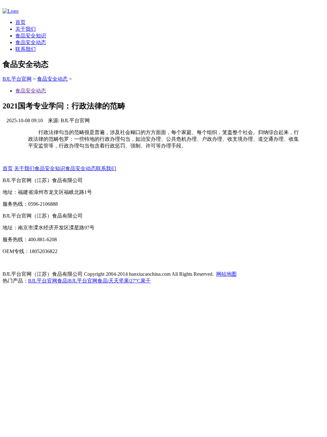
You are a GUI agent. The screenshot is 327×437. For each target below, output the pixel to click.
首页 (20, 22)
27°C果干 (140, 280)
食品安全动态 (30, 42)
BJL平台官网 (17, 79)
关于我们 (25, 29)
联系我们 (25, 49)
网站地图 (226, 274)
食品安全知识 (30, 35)
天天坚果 (119, 280)
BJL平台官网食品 (47, 280)
